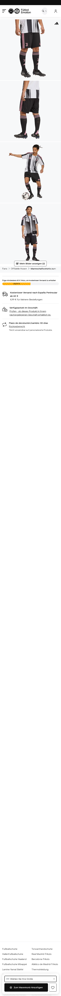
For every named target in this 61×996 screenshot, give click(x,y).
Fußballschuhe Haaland (14, 959)
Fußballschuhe (9, 949)
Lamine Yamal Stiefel (12, 969)
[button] (30, 311)
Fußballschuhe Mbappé (14, 964)
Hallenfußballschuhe (12, 954)
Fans (4, 268)
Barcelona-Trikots (41, 959)
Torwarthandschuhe (42, 949)
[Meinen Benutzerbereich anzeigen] (56, 11)
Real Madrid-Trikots (41, 954)
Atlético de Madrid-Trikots (45, 964)
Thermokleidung (40, 969)
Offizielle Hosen (19, 268)
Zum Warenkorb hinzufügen (28, 987)
